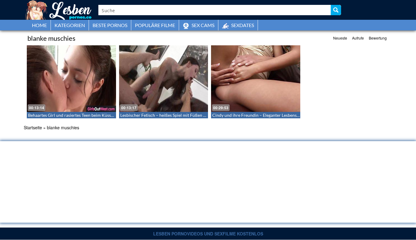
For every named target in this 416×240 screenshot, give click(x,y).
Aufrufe (358, 37)
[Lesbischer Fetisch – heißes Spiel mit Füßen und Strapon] (163, 78)
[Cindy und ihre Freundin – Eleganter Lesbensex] (255, 78)
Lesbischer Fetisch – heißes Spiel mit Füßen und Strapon (173, 115)
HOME (39, 25)
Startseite (33, 127)
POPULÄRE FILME (155, 25)
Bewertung (378, 37)
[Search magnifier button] (336, 10)
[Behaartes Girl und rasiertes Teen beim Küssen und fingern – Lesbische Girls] (71, 78)
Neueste (340, 37)
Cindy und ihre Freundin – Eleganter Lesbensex (256, 115)
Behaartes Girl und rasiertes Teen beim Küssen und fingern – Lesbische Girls (99, 115)
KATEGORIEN (70, 25)
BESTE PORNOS (110, 25)
